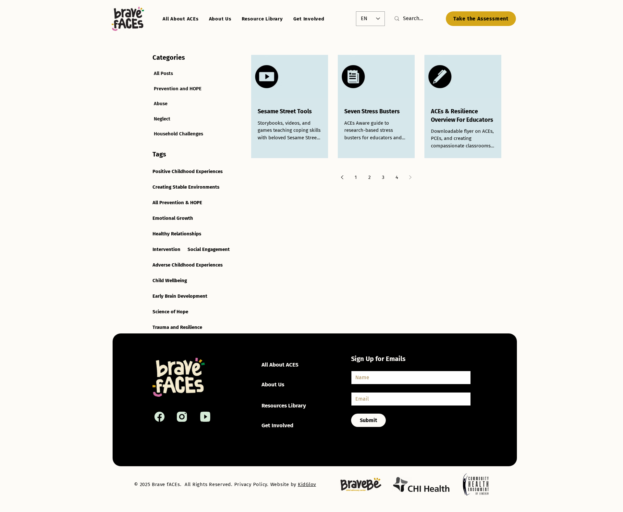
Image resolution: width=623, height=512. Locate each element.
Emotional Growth (173, 218)
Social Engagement (209, 249)
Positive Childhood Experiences (188, 171)
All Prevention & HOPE (177, 203)
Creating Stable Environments (186, 187)
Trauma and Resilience (177, 327)
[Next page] (410, 177)
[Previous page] (342, 177)
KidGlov (307, 484)
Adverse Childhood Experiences (188, 265)
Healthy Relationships (177, 234)
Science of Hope (170, 312)
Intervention (166, 249)
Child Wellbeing (170, 280)
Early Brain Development (180, 296)
